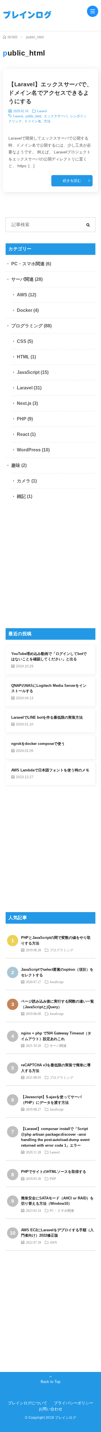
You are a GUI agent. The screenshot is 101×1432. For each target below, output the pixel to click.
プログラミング (27, 325)
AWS (22, 294)
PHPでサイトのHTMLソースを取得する (53, 1172)
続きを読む (72, 180)
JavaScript (28, 372)
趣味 (15, 465)
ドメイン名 (32, 121)
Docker (24, 310)
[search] (88, 224)
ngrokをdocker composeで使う (38, 744)
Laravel (42, 110)
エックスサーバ (55, 116)
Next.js (24, 403)
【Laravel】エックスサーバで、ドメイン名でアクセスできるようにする (50, 92)
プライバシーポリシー (73, 1403)
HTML (23, 356)
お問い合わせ (50, 1409)
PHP (21, 418)
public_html (33, 116)
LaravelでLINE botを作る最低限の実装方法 (47, 717)
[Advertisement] (50, 566)
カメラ (23, 480)
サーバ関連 (22, 279)
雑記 (21, 496)
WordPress (29, 449)
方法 (47, 121)
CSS (21, 341)
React (23, 434)
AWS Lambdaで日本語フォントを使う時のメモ (50, 770)
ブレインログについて (27, 1403)
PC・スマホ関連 (28, 263)
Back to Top (50, 1382)
